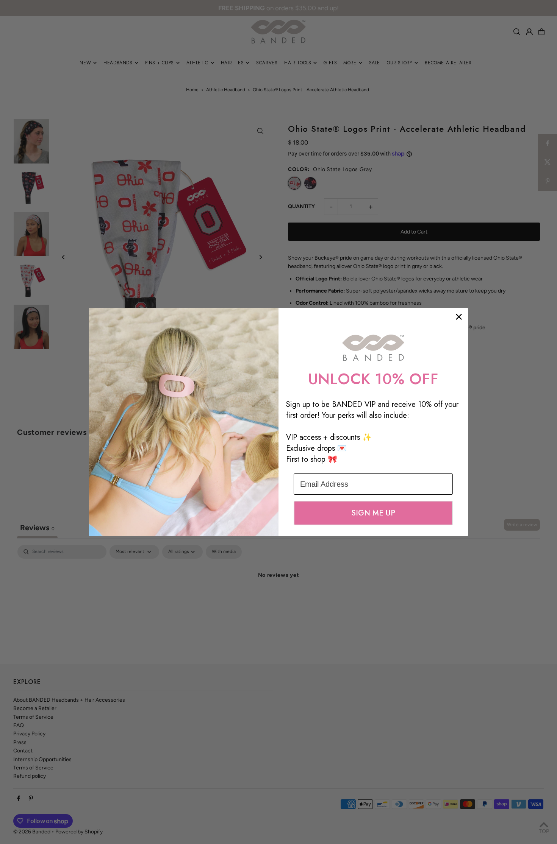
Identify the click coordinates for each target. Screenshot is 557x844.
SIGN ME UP (373, 513)
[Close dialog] (459, 317)
